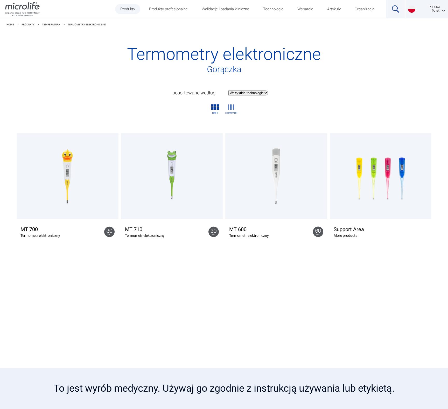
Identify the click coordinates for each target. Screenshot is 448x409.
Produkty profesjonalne (168, 9)
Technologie (273, 9)
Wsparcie (305, 9)
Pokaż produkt (67, 214)
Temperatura (51, 24)
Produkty (127, 9)
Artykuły (334, 9)
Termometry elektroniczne (87, 24)
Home (10, 24)
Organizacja (364, 9)
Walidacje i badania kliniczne (225, 9)
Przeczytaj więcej (380, 214)
